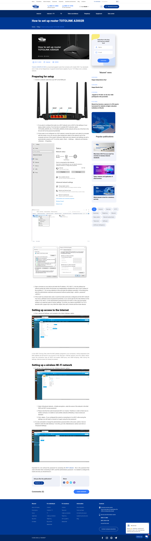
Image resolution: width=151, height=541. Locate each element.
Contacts (83, 1)
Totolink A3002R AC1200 (39, 67)
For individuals (97, 1)
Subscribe (103, 60)
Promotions (38, 1)
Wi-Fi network (70, 468)
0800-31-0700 (68, 6)
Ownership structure (81, 513)
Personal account (113, 6)
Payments (61, 1)
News (33, 1)
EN (117, 1)
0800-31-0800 (53, 6)
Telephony (87, 13)
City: (84, 6)
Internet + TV (50, 13)
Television (64, 510)
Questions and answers (70, 1)
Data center (111, 13)
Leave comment (81, 491)
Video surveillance (73, 13)
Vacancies (54, 1)
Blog (79, 1)
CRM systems (65, 518)
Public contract (80, 510)
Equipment (99, 13)
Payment (34, 518)
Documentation (80, 507)
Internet (39, 13)
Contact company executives (109, 529)
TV (61, 13)
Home (33, 27)
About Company (46, 1)
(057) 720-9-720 (105, 520)
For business (104, 1)
